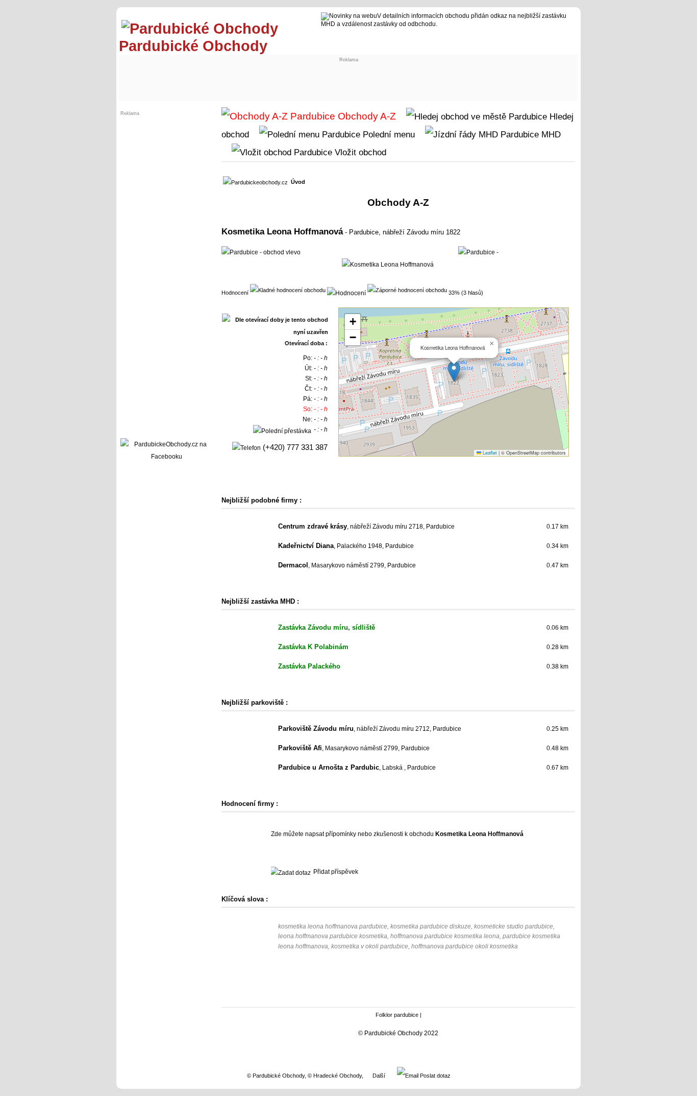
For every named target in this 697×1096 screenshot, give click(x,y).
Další (378, 1076)
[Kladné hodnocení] (288, 290)
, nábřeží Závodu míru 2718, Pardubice (366, 526)
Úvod (298, 182)
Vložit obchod (359, 152)
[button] (453, 371)
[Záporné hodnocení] (407, 290)
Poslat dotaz (434, 1076)
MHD (550, 134)
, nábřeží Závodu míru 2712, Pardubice (369, 728)
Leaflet (489, 452)
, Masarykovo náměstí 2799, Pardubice (347, 565)
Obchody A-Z (365, 116)
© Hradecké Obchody (335, 1076)
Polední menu (387, 134)
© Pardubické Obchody (276, 1076)
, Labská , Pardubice (357, 767)
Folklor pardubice (397, 1015)
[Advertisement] (206, 75)
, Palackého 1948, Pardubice (346, 546)
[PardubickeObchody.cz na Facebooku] (166, 456)
